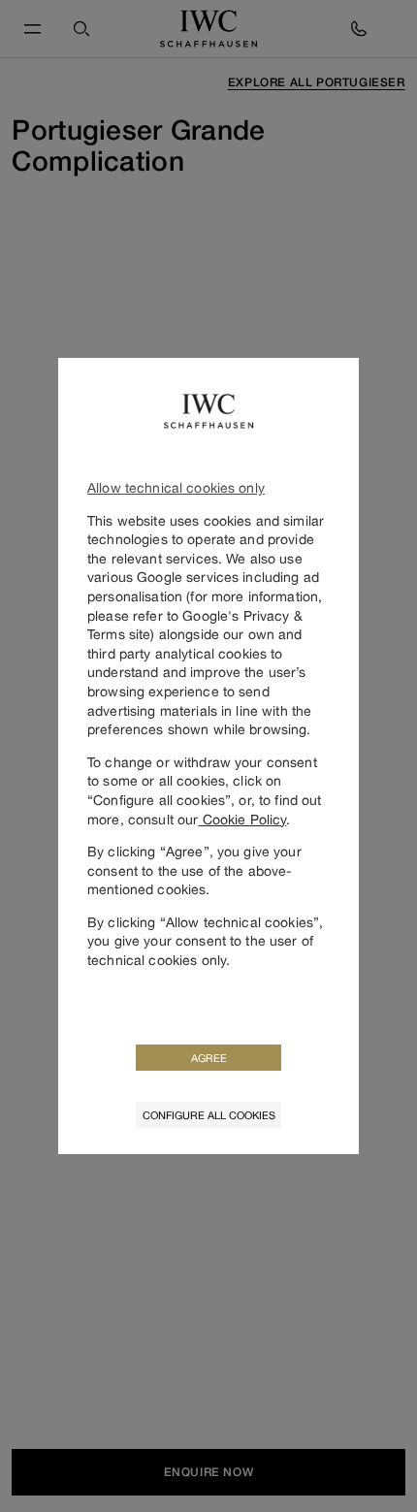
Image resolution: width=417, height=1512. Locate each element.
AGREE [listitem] (209, 1057)
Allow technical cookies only (176, 487)
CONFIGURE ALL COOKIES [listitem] (209, 1115)
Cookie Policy (242, 819)
